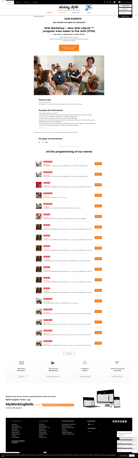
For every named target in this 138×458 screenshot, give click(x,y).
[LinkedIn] (113, 421)
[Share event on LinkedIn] (46, 142)
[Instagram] (126, 421)
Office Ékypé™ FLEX (17, 427)
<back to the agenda (39, 16)
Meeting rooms (15, 430)
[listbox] (94, 431)
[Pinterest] (123, 421)
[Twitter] (118, 421)
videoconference (16, 434)
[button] (114, 2)
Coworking (14, 424)
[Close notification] (135, 432)
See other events (69, 48)
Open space (15, 429)
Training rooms (15, 432)
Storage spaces (15, 437)
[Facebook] (116, 421)
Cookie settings (123, 455)
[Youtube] (121, 421)
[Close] (136, 455)
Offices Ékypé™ (16, 426)
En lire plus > (42, 127)
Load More (69, 353)
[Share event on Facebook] (39, 142)
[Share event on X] (43, 142)
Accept (131, 455)
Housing (14, 435)
